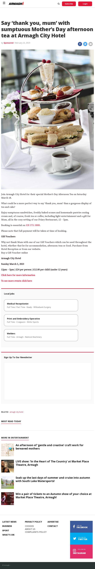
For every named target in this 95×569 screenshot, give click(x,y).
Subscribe (69, 4)
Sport (5, 531)
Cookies (29, 526)
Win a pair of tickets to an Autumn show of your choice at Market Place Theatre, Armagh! (54, 495)
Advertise (53, 522)
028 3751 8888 (33, 225)
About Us (30, 529)
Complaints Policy (36, 532)
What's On (8, 535)
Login (85, 4)
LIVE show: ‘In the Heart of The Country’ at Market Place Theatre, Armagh (52, 463)
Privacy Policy (33, 522)
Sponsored (8, 43)
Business (7, 526)
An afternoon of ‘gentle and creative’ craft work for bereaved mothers (50, 446)
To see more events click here (16, 281)
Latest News (9, 522)
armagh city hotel (16, 412)
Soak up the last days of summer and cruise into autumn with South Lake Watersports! (53, 479)
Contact (53, 526)
